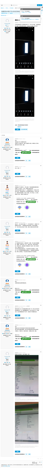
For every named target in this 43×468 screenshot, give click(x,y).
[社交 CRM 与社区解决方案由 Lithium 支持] (34, 462)
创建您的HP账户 (4, 13)
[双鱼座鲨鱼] (7, 139)
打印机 (7, 8)
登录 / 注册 (39, 5)
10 (4, 364)
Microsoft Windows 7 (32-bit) (23, 125)
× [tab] (39, 7)
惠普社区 (2, 8)
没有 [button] (29, 160)
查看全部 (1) (20, 126)
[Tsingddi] (7, 186)
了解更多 (11, 13)
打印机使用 (11, 8)
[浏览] (2, 5)
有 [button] (26, 160)
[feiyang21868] (7, 20)
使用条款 (4, 466)
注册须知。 (9, 466)
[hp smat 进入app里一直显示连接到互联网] (7, 15)
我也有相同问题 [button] (24, 129)
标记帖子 (7, 32)
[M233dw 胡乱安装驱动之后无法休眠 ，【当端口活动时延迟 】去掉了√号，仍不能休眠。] (6, 15)
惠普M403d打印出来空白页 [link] (19, 8)
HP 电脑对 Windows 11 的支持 (26, 12)
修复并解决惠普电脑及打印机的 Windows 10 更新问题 (29, 19)
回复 (17, 129)
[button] (24, 48)
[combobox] (20, 5)
